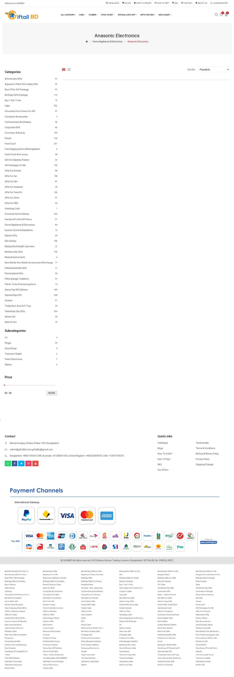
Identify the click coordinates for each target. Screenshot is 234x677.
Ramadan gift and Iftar (167, 645)
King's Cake (86, 625)
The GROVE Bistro (12, 658)
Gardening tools (165, 608)
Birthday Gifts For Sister (129, 578)
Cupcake (123, 595)
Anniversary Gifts (31, 79)
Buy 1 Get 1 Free (31, 100)
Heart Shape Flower (51, 618)
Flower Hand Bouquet (14, 605)
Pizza (160, 641)
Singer (31, 343)
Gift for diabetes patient (31, 160)
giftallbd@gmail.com (42, 449)
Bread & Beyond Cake (52, 585)
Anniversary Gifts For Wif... (168, 571)
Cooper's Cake (125, 591)
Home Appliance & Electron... (131, 618)
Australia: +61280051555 (55, 455)
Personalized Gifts (31, 273)
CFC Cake (161, 585)
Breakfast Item (87, 585)
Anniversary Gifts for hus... (16, 575)
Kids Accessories (203, 621)
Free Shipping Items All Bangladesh (31, 149)
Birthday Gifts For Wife (167, 578)
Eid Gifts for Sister (127, 598)
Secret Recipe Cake (127, 648)
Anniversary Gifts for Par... (207, 571)
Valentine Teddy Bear (90, 661)
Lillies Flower (48, 628)
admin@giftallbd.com (21, 449)
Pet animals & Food (51, 641)
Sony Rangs (31, 348)
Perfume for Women (167, 638)
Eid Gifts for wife (165, 598)
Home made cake (165, 618)
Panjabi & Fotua (49, 638)
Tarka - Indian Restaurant (53, 655)
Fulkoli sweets (125, 608)
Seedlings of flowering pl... (169, 648)
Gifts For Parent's (31, 192)
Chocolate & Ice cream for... (131, 588)
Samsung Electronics (90, 648)
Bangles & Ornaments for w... (208, 575)
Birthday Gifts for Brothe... (15, 581)
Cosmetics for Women (91, 595)
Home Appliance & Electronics (108, 41)
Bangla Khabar (164, 575)
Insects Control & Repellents (31, 230)
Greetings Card (31, 208)
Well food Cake (125, 665)
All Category (67, 15)
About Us (201, 3)
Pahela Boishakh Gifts (31, 268)
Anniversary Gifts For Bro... (92, 571)
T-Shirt (7, 655)
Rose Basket (201, 645)
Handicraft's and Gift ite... (15, 618)
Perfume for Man (126, 638)
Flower (93, 15)
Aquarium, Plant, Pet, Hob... (92, 575)
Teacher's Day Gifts (127, 655)
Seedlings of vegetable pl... (16, 651)
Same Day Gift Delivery (31, 289)
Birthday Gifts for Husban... (54, 581)
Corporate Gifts (31, 127)
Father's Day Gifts (126, 601)
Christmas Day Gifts (166, 588)
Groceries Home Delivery (31, 214)
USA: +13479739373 (113, 455)
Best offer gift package (31, 89)
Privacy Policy (202, 459)
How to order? (142, 3)
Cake (81, 15)
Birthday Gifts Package (31, 95)
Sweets (31, 300)
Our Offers (163, 470)
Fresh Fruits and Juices (31, 154)
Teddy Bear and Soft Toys (31, 306)
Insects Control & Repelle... (16, 621)
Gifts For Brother (31, 170)
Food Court (107, 15)
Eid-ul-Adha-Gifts (88, 601)
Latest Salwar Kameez (14, 628)
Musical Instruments (31, 257)
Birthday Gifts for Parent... (92, 581)
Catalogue (112, 3)
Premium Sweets (50, 645)
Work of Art (31, 322)
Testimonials (202, 443)
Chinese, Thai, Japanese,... (92, 588)
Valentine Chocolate (13, 661)
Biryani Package (126, 581)
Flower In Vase (49, 605)
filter (51, 393)
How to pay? (162, 3)
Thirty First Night (126, 658)
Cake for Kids (48, 588)
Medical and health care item (31, 246)
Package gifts (125, 635)
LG (31, 337)
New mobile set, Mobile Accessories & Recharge (31, 262)
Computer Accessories (31, 116)
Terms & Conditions (205, 448)
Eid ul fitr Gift (48, 601)
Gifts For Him (31, 181)
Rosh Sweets (10, 648)
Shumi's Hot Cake (50, 651)
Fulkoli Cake (86, 608)
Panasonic (9, 638)
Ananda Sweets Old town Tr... (17, 571)
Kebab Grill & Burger (128, 621)
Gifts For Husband (31, 187)
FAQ (175, 3)
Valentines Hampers (13, 665)
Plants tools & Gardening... (16, 645)
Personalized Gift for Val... (207, 638)
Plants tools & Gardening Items (31, 284)
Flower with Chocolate (128, 605)
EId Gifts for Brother (13, 598)
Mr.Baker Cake (11, 631)
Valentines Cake (126, 661)
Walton (31, 364)
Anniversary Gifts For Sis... (130, 571)
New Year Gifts (164, 631)
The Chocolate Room (205, 655)
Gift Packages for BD (31, 165)
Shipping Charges (204, 464)
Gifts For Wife (31, 203)
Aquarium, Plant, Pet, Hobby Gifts (31, 84)
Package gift (86, 635)
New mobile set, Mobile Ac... (208, 631)
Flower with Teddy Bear (167, 605)
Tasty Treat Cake (88, 655)
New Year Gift (125, 631)
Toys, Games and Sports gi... (170, 658)
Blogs (126, 3)
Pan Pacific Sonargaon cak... (208, 635)
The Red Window (88, 658)
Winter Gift (31, 316)
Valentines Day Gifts (31, 311)
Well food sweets (165, 665)
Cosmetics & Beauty (31, 133)
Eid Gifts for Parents (89, 598)
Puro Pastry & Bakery (90, 645)
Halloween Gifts (202, 615)
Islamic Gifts (31, 235)
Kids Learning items (13, 625)
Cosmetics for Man (51, 595)
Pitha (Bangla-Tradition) (31, 279)
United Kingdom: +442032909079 (85, 455)
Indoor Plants (201, 618)
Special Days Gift (127, 15)
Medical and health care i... (92, 628)
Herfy (83, 618)
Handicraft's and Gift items (31, 219)
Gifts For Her (147, 15)
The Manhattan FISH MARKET (55, 658)
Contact (186, 3)
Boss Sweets (201, 581)
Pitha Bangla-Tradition (128, 641)
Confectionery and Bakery (31, 122)
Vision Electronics (31, 359)
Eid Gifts (199, 598)
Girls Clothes (86, 615)
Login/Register (220, 3)
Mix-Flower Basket (165, 628)
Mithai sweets (125, 628)
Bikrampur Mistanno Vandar (54, 578)
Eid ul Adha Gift (11, 601)
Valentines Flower (203, 661)
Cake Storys (9, 588)
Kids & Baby (164, 15)
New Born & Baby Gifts (90, 631)
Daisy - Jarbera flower (167, 595)
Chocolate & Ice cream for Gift (31, 111)
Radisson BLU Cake (127, 645)
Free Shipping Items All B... (16, 608)
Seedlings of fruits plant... (207, 648)
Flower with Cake (88, 605)
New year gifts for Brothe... (16, 635)
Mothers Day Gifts (31, 252)
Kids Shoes (48, 625)
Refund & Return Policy (207, 454)
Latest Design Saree (204, 625)
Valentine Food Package (53, 661)
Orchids (46, 635)
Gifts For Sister (31, 197)
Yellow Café (48, 668)
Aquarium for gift (50, 575)
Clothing (8, 591)
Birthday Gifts (86, 578)
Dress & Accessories (205, 595)
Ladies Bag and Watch (167, 625)
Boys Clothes (10, 585)
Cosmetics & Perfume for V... (17, 595)
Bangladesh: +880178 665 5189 (26, 455)
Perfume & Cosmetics (90, 638)
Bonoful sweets (164, 581)
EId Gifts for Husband (52, 598)
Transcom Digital (31, 353)
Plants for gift (202, 641)
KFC (82, 621)
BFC (121, 575)
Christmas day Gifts (204, 588)
